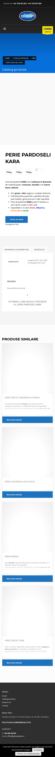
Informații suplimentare (17, 249)
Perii (34, 58)
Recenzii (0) (39, 249)
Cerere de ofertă (16, 219)
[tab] (16, 249)
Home (7, 58)
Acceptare (38, 750)
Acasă (4, 696)
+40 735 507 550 (35, 3)
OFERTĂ (48, 30)
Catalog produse (20, 58)
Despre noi (6, 702)
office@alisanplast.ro (15, 736)
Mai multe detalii (14, 420)
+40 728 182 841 (20, 3)
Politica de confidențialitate (28, 754)
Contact (5, 705)
